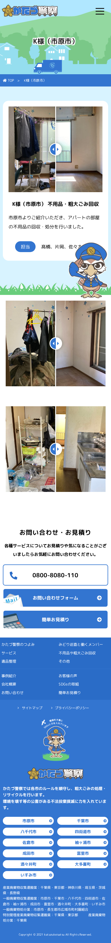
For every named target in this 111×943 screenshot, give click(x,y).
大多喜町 (83, 864)
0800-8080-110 (55, 575)
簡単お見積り (55, 619)
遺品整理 (8, 661)
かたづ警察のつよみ (18, 644)
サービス (8, 653)
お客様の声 (68, 675)
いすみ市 (28, 875)
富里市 (83, 853)
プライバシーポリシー (72, 707)
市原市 (28, 820)
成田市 (28, 853)
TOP (10, 80)
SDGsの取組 (69, 684)
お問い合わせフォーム (55, 598)
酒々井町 (28, 864)
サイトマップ (32, 707)
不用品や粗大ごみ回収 (77, 653)
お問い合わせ (12, 692)
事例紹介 (8, 675)
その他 (64, 661)
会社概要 (8, 684)
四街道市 (83, 831)
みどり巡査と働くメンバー (81, 644)
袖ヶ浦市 (83, 842)
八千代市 (28, 831)
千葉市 (83, 820)
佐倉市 (28, 842)
